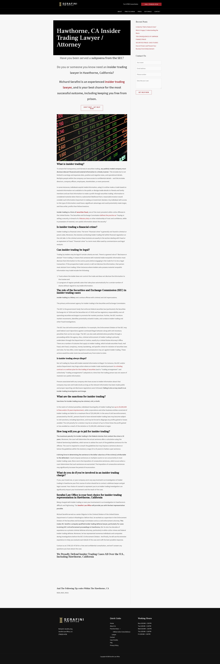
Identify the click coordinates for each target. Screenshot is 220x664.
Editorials (148, 11)
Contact (157, 11)
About (120, 11)
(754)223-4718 (62, 634)
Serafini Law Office (84, 505)
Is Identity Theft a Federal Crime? (146, 27)
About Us (113, 626)
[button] (151, 4)
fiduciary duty (84, 218)
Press (140, 11)
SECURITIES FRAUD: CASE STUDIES (147, 43)
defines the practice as (108, 215)
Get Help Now (144, 92)
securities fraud (82, 212)
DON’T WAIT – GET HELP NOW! (92, 108)
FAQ (111, 643)
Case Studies (114, 640)
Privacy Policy (114, 645)
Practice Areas (130, 11)
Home (112, 623)
